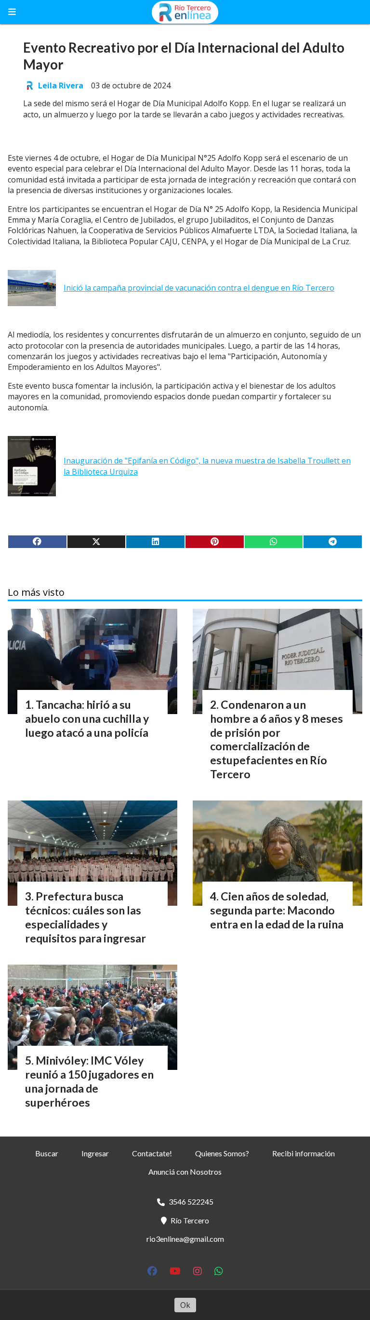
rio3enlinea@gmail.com (185, 1238)
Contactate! (152, 1153)
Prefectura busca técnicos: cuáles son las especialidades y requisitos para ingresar (85, 916)
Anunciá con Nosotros (185, 1171)
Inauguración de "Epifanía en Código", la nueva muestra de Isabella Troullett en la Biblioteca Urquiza (207, 466)
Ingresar (95, 1153)
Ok (185, 1305)
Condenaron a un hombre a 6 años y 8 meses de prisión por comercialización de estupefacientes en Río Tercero (276, 739)
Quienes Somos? (222, 1153)
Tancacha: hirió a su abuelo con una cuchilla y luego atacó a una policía (87, 718)
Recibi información (303, 1153)
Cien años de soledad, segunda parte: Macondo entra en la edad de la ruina (277, 910)
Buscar (46, 1153)
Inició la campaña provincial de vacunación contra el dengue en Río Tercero (199, 287)
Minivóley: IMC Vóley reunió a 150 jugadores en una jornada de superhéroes (89, 1081)
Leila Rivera (60, 85)
